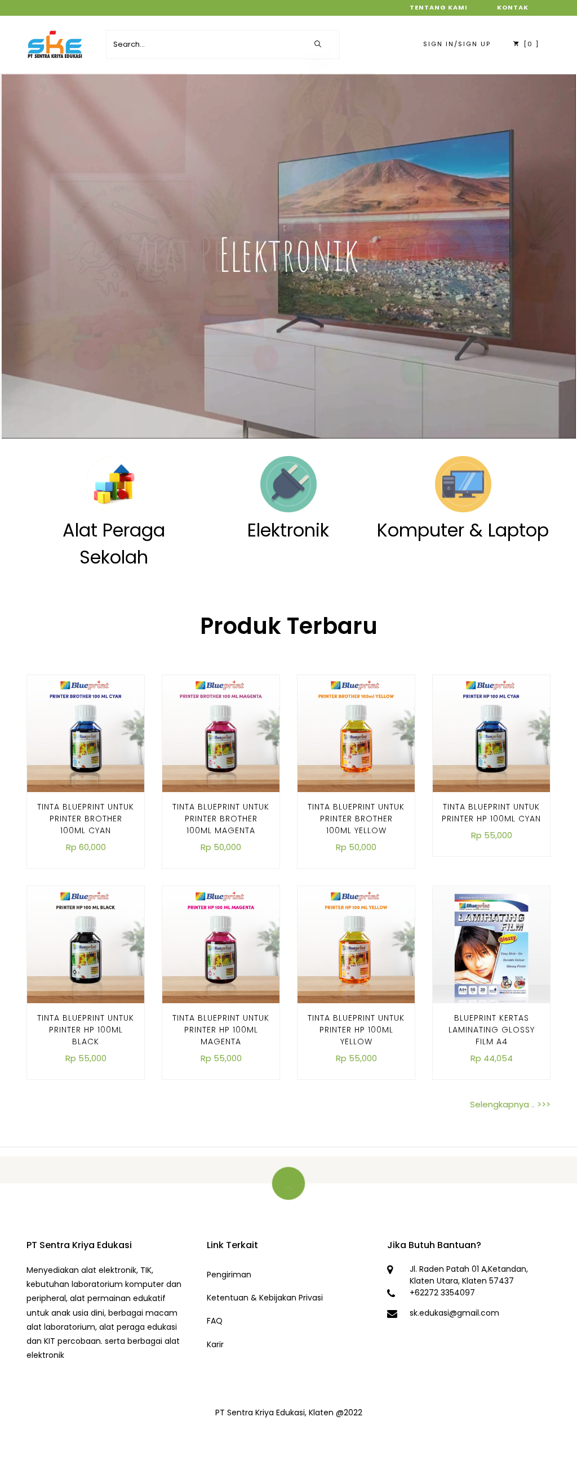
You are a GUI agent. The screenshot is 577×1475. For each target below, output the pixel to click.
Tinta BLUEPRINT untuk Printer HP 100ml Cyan (491, 812)
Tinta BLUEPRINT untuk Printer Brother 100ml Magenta (220, 818)
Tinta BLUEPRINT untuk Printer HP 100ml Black (85, 1029)
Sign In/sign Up (457, 43)
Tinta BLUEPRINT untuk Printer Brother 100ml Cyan (85, 818)
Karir (215, 1344)
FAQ (215, 1320)
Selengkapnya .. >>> (510, 1104)
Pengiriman (229, 1274)
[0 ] (530, 43)
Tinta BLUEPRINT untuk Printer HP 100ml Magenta (220, 1029)
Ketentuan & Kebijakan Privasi (265, 1297)
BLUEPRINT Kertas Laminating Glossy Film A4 (492, 1029)
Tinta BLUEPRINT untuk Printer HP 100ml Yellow (356, 1029)
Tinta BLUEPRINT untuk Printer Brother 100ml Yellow (356, 818)
